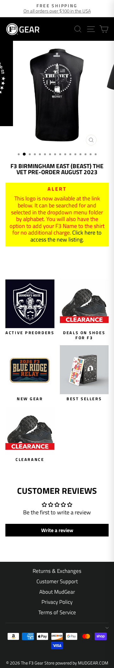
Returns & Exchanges (57, 571)
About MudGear (57, 592)
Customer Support (57, 581)
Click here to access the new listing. (66, 236)
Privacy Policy (57, 602)
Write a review (57, 530)
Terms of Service (57, 612)
